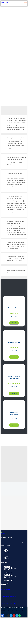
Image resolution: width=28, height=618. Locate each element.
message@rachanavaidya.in (9, 603)
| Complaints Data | (8, 572)
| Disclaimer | (7, 566)
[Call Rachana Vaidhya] (2, 587)
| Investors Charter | (8, 570)
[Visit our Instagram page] (8, 615)
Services (6, 550)
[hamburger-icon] (25, 3)
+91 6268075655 (5, 589)
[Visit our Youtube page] (14, 615)
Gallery (5, 551)
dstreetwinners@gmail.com (8, 596)
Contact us (6, 552)
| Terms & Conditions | (9, 567)
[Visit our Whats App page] (19, 615)
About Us (6, 549)
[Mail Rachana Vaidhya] (2, 593)
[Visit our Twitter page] (11, 615)
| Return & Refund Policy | (10, 568)
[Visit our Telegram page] (16, 615)
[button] (14, 322)
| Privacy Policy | (7, 569)
